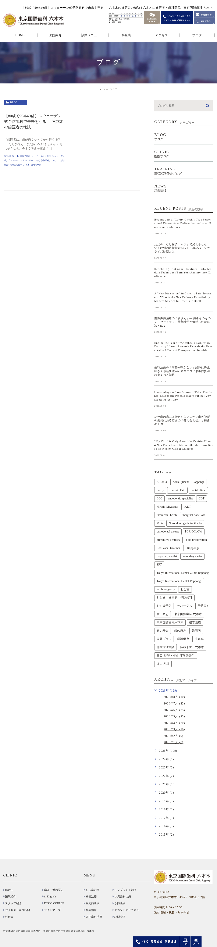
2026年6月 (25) (174, 709)
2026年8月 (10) (174, 697)
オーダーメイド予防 (41, 156)
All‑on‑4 (162, 482)
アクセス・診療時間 (17, 910)
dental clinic (198, 490)
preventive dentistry (168, 539)
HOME (20, 35)
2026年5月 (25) (174, 716)
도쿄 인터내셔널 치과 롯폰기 (176, 655)
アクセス (161, 35)
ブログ (197, 35)
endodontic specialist (180, 498)
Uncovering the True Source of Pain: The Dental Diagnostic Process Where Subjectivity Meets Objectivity (183, 395)
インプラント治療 (125, 890)
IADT (187, 506)
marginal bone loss (193, 515)
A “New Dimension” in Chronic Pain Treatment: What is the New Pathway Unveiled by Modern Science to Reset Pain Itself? (182, 297)
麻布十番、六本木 (192, 647)
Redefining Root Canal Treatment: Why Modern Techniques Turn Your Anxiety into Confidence (182, 272)
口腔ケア (54, 160)
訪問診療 (119, 916)
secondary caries (192, 556)
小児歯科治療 (122, 896)
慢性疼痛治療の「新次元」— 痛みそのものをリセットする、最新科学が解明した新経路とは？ (182, 321)
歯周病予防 (36, 165)
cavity (160, 490)
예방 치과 (163, 663)
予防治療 (119, 903)
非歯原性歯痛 (165, 647)
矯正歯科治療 (94, 916)
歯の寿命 (162, 630)
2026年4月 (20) (174, 723)
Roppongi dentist (167, 556)
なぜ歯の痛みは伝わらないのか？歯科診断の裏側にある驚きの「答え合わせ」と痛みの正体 (182, 420)
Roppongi (193, 548)
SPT (159, 564)
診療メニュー (90, 35)
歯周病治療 (92, 903)
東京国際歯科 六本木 (19, 165)
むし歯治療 (92, 890)
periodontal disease (168, 531)
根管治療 (195, 622)
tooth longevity (166, 589)
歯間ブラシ (164, 639)
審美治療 (91, 910)
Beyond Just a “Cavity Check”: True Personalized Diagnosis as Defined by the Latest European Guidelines (182, 223)
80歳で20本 (25, 156)
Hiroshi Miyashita (167, 506)
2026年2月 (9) (173, 736)
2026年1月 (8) (173, 742)
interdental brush (167, 515)
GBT (201, 498)
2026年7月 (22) (174, 703)
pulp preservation (196, 539)
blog (13, 102)
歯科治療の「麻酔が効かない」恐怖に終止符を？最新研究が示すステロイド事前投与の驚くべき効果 (182, 371)
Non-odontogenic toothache (185, 523)
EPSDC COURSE (54, 903)
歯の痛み (180, 630)
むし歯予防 (164, 605)
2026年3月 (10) (174, 729)
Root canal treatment (169, 548)
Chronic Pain (177, 490)
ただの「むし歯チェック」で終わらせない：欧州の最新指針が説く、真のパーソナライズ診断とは (182, 248)
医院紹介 (10, 896)
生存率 (199, 639)
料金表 (126, 35)
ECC (159, 498)
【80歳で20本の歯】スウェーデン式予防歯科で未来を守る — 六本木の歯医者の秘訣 (34, 121)
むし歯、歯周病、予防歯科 (174, 597)
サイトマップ (52, 910)
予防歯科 (45, 160)
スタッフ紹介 (13, 903)
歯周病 (196, 630)
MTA (160, 523)
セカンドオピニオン (126, 910)
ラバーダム (184, 605)
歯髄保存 (183, 639)
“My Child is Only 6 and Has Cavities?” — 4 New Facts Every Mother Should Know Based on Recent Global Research (183, 445)
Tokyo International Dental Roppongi (179, 581)
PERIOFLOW (193, 531)
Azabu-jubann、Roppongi (188, 482)
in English (50, 896)
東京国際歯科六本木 (170, 622)
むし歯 (185, 589)
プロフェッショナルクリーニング (23, 160)
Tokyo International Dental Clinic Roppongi (183, 572)
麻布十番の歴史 (53, 890)
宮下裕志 (162, 614)
